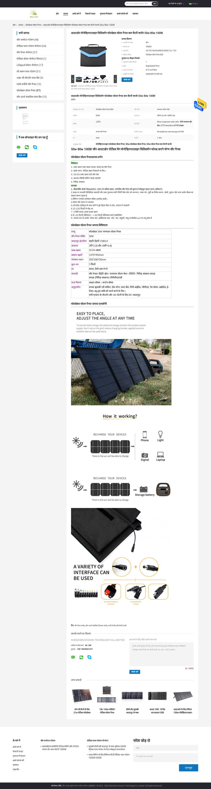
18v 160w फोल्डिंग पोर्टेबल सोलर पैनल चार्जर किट (107, 711)
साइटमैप (16, 769)
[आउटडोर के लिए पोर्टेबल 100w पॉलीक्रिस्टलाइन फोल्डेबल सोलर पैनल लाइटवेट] (183, 696)
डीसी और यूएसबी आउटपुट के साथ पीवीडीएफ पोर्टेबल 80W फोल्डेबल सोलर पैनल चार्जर (132, 711)
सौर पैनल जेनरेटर (24, 52)
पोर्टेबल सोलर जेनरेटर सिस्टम (30, 58)
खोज (154, 4)
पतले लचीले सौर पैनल (26, 84)
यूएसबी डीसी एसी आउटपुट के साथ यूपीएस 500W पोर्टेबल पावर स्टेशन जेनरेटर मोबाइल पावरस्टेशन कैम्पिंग (107, 748)
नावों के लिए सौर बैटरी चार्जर (117, 626)
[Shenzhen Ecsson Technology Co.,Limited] (30, 13)
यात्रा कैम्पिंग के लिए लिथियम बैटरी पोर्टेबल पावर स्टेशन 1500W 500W (109, 756)
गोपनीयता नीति (56, 786)
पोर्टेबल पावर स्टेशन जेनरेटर (29, 46)
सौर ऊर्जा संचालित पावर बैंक (29, 96)
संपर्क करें (127, 79)
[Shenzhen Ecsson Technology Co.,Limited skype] (37, 147)
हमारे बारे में (77, 13)
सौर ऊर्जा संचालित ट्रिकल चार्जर (96, 626)
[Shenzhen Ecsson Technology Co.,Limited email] (20, 147)
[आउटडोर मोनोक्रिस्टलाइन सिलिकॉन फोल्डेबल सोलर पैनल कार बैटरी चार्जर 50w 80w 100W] (92, 56)
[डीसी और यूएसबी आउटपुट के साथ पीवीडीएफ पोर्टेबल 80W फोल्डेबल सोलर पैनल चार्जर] (132, 696)
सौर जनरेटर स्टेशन (25, 39)
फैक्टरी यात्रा (90, 13)
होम (57, 13)
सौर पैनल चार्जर (79, 626)
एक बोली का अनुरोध (175, 3)
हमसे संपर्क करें (122, 13)
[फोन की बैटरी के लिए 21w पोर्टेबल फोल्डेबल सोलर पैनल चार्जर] (82, 696)
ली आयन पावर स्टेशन (26, 71)
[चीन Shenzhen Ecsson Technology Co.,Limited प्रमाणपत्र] (25, 118)
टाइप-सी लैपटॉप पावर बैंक (28, 77)
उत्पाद (65, 13)
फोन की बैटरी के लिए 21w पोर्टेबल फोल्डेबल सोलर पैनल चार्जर (82, 711)
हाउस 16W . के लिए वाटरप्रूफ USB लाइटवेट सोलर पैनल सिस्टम (157, 711)
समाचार (135, 13)
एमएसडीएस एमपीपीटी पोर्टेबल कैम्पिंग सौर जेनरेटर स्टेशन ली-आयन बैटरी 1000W (60, 748)
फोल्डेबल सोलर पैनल (33, 25)
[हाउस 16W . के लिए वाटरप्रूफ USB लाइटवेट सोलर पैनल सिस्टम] (157, 696)
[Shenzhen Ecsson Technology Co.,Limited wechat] (29, 147)
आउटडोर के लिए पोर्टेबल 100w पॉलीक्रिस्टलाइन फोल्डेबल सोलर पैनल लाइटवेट (182, 711)
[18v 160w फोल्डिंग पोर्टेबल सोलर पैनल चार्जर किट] (107, 696)
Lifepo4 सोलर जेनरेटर (27, 65)
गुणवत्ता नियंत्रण (106, 13)
